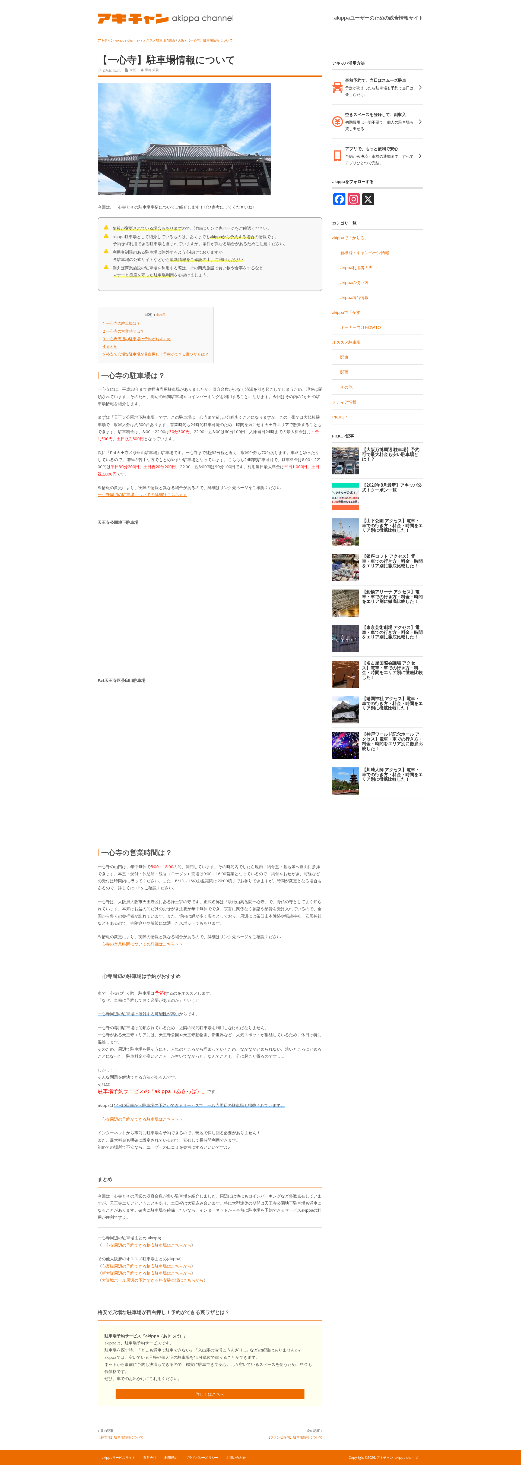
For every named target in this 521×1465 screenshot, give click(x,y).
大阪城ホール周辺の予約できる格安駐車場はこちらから (153, 1280)
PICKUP (339, 417)
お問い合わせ (236, 1457)
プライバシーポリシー (202, 1457)
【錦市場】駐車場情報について (120, 1437)
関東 (344, 357)
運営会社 (149, 1457)
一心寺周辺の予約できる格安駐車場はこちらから (146, 1245)
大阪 (132, 70)
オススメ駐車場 (346, 342)
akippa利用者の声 (356, 267)
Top (508, 1452)
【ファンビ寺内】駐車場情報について (294, 1437)
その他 (346, 387)
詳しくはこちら (210, 1394)
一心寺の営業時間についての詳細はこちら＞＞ (140, 944)
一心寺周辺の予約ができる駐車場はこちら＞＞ (140, 1119)
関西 (344, 372)
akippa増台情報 (354, 297)
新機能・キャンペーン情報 (364, 252)
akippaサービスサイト (118, 1457)
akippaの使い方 (354, 282)
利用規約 (170, 1457)
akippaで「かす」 (348, 312)
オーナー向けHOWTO (360, 327)
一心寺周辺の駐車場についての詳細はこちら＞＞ (142, 494)
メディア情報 (344, 402)
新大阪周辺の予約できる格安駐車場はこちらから (146, 1273)
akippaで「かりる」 (350, 237)
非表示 (160, 315)
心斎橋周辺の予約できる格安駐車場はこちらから (146, 1266)
